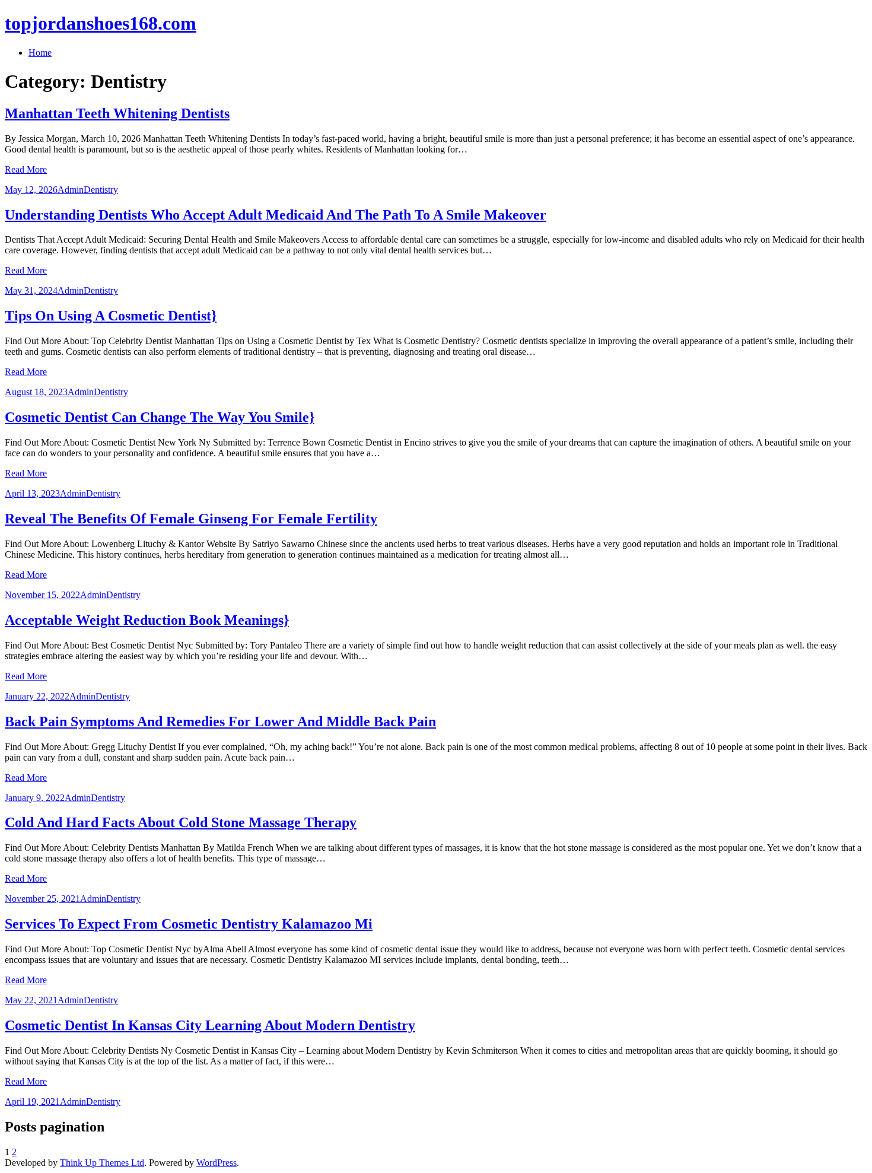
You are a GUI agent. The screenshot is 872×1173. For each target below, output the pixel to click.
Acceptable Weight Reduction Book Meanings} (147, 620)
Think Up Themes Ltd (102, 1163)
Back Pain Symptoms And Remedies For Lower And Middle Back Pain (220, 721)
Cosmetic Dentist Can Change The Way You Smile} (159, 417)
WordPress (216, 1163)
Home (40, 52)
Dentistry (101, 190)
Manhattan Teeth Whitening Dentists (117, 113)
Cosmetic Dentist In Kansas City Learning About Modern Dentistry (210, 1025)
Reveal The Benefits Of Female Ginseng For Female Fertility (191, 518)
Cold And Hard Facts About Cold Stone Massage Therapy (181, 822)
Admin (71, 190)
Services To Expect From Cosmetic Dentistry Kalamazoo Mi (189, 924)
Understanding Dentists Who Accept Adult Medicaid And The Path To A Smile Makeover (275, 214)
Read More (26, 169)
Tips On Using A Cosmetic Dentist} (111, 315)
